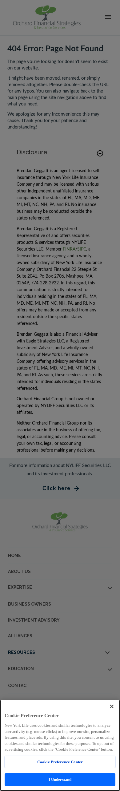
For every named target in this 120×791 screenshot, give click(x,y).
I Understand (60, 779)
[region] (60, 745)
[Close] (111, 706)
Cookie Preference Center (60, 762)
